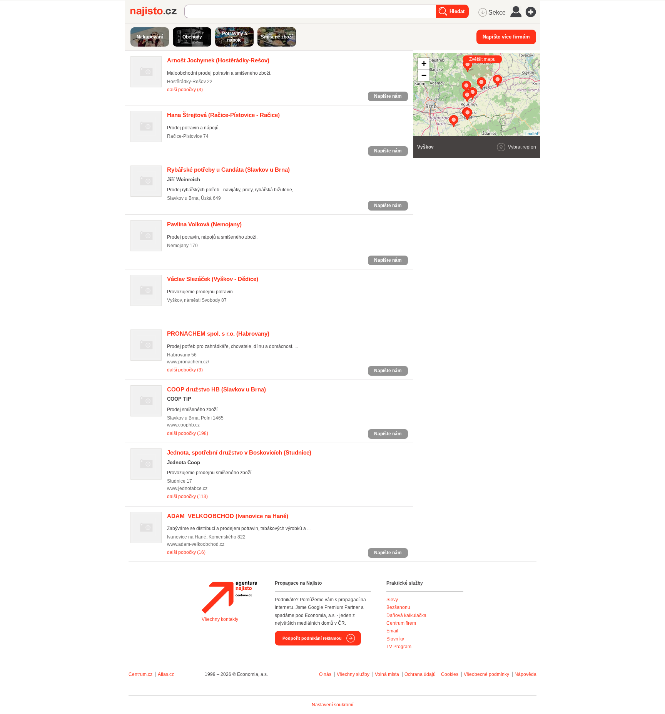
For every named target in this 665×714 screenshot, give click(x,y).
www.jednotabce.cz (187, 488)
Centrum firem (401, 623)
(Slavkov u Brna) (228, 169)
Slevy (392, 599)
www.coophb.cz (183, 425)
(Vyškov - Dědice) (212, 279)
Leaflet (531, 133)
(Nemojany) (204, 224)
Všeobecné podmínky (486, 674)
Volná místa (387, 674)
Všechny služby (354, 674)
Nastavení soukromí (332, 704)
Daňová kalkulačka (406, 615)
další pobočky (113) (187, 496)
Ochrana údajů (420, 674)
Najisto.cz (157, 11)
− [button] (423, 75)
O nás (325, 674)
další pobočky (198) (187, 433)
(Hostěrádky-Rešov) (218, 60)
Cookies (449, 674)
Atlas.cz (166, 674)
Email (392, 631)
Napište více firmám (506, 37)
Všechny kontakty (220, 619)
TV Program (398, 646)
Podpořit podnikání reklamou (312, 638)
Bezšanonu (398, 607)
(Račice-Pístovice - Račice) (223, 115)
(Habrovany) (218, 333)
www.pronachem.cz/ (188, 362)
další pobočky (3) (185, 89)
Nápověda (525, 674)
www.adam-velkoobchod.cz (195, 544)
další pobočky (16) (186, 552)
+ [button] (423, 63)
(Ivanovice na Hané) (227, 516)
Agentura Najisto (229, 597)
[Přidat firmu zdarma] (533, 12)
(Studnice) (239, 452)
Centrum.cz (140, 674)
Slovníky (395, 639)
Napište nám (388, 96)
